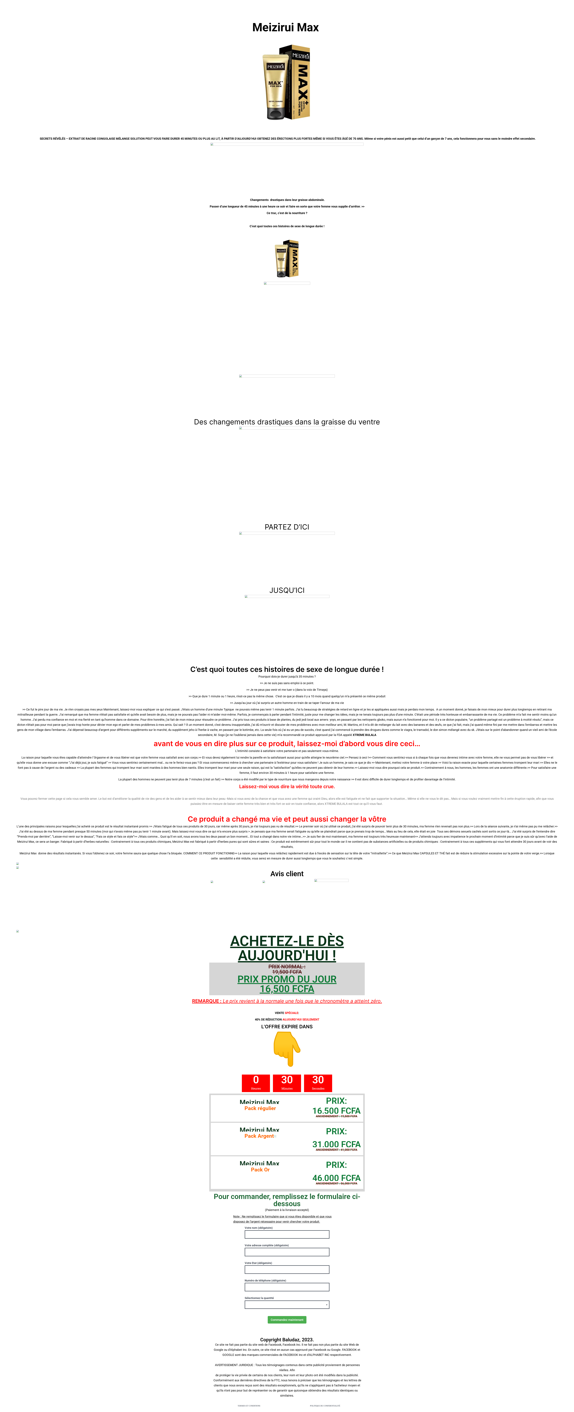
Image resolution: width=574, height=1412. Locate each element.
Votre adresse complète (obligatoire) (267, 1245)
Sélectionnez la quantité (259, 1298)
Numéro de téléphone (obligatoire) (265, 1280)
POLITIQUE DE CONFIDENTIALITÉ (325, 1406)
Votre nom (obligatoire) (259, 1227)
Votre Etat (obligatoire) (258, 1263)
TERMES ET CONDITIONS (249, 1406)
